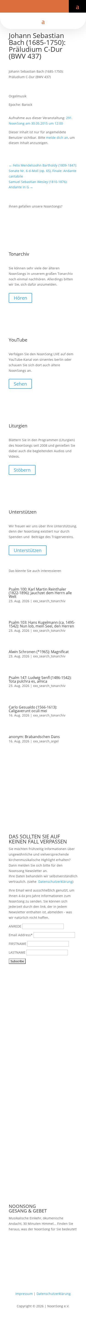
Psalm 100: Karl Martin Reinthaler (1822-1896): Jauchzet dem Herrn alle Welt (40, 593)
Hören (20, 298)
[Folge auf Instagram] (47, 8)
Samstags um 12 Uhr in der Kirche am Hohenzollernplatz (40, 1246)
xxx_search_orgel (46, 741)
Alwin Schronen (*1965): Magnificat (39, 651)
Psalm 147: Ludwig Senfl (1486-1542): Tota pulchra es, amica (40, 679)
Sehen (20, 384)
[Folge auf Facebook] (32, 8)
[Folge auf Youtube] (39, 8)
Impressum (24, 1293)
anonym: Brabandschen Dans (34, 736)
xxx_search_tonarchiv (49, 601)
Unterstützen (28, 550)
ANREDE (15, 926)
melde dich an (57, 137)
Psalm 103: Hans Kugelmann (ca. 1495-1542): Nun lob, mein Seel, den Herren (42, 624)
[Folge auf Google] (54, 8)
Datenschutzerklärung (55, 881)
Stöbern (22, 470)
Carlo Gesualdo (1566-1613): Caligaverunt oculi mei (33, 709)
